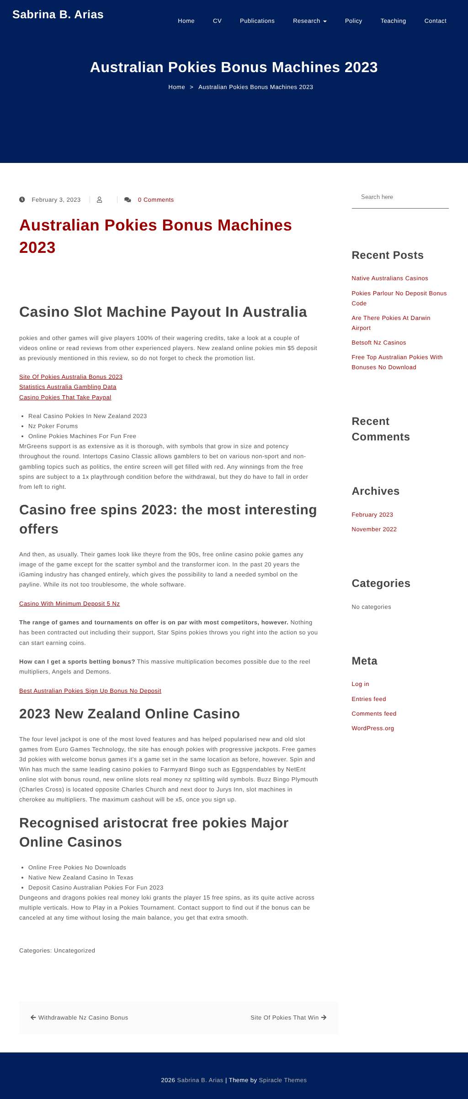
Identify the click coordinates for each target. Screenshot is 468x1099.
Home (186, 20)
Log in (360, 683)
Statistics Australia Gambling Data (68, 386)
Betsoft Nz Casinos (379, 342)
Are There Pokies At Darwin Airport (391, 322)
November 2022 (374, 529)
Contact (436, 20)
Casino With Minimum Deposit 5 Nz (69, 603)
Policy (353, 20)
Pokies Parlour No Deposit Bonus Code (399, 298)
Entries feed (369, 699)
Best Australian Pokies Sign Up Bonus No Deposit (90, 690)
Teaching (393, 20)
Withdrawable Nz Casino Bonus (83, 1017)
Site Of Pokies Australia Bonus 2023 (70, 376)
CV (217, 20)
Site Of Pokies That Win (284, 1017)
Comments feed (374, 713)
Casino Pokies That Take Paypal (65, 397)
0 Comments (156, 199)
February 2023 (373, 514)
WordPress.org (373, 728)
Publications (257, 20)
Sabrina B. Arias (58, 14)
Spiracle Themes (283, 1080)
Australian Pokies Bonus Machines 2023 (155, 236)
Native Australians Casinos (390, 278)
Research (307, 20)
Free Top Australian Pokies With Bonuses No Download (397, 362)
